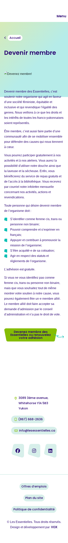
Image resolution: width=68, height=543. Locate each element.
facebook (18, 450)
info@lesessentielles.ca (37, 430)
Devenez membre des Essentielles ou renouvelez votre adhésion (30, 335)
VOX (54, 527)
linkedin (50, 450)
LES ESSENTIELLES (26, 11)
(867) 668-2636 (30, 419)
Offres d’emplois (34, 486)
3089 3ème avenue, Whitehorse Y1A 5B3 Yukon (34, 403)
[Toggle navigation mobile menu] (54, 16)
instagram (34, 450)
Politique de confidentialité (34, 509)
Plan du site (34, 498)
